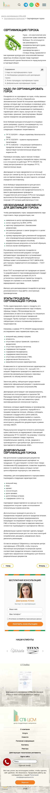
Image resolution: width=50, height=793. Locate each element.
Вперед (42, 566)
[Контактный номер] (37, 5)
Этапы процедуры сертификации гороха (22, 80)
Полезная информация (25, 741)
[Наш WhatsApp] (31, 5)
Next (42, 651)
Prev (7, 651)
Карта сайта (25, 757)
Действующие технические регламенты (25, 753)
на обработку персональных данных (29, 619)
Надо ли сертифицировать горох (19, 72)
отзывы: (25, 664)
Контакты (25, 745)
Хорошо (25, 782)
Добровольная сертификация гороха (21, 83)
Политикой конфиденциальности (27, 776)
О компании (25, 729)
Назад (8, 566)
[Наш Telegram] (26, 5)
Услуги (25, 733)
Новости (25, 737)
